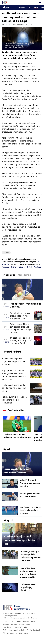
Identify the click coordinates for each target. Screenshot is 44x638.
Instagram (21, 267)
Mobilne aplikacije (10, 633)
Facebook (6, 267)
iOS (38, 262)
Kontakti (36, 630)
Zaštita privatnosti (10, 630)
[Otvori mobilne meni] (40, 2)
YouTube (37, 267)
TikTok (29, 267)
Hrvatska (22, 7)
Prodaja (6, 624)
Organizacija (16, 622)
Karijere (26, 622)
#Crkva (6, 252)
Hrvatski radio (24, 624)
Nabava (14, 624)
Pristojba (34, 622)
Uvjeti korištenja (25, 630)
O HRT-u (6, 622)
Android (5, 264)
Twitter (14, 267)
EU (29, 7)
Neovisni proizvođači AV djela (15, 627)
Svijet (36, 7)
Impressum (23, 633)
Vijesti (6, 7)
